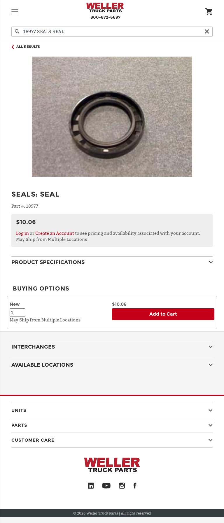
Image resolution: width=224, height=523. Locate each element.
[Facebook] (135, 485)
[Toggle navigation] (15, 11)
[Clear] (207, 32)
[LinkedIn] (91, 485)
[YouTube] (106, 485)
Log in (22, 233)
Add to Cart (163, 314)
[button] (112, 409)
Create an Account (54, 233)
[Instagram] (122, 485)
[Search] (17, 32)
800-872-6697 (105, 17)
